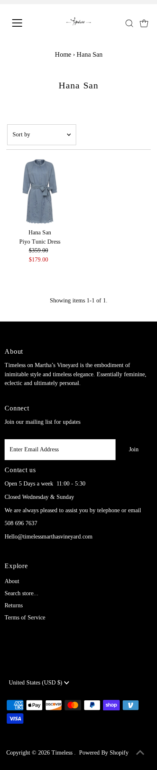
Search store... (22, 593)
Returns (14, 605)
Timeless (62, 753)
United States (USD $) (36, 682)
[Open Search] (129, 23)
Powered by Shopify (104, 753)
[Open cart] (144, 23)
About (12, 581)
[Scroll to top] (140, 753)
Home (63, 54)
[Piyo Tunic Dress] (39, 191)
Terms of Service (25, 617)
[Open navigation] (24, 23)
